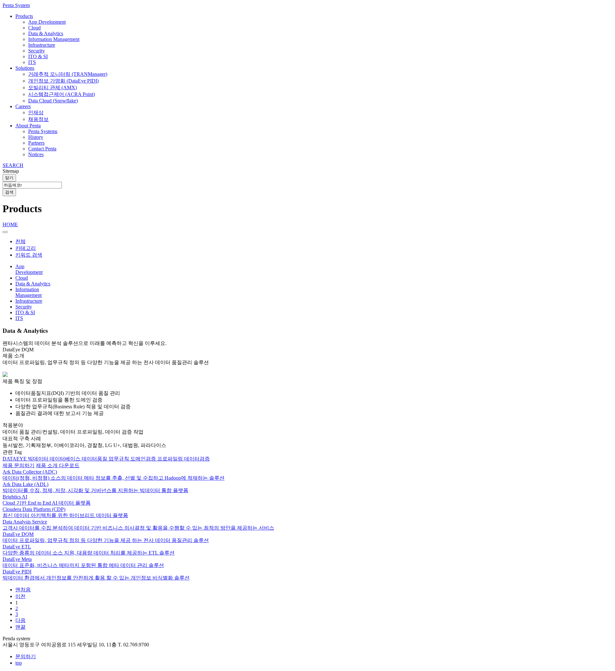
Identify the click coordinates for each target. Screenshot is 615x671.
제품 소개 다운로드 (57, 465)
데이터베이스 (66, 458)
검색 (9, 192)
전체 (20, 241)
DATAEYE (15, 458)
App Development (47, 22)
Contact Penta (42, 148)
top (18, 663)
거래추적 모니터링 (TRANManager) (67, 74)
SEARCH (13, 165)
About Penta (28, 125)
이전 (20, 596)
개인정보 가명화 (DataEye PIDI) (63, 81)
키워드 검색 (28, 255)
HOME (10, 224)
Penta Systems (42, 131)
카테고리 (25, 248)
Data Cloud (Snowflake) (53, 100)
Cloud (34, 27)
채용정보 (38, 119)
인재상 (36, 112)
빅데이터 (39, 458)
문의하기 (25, 656)
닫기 (9, 177)
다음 (20, 620)
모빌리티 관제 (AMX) (52, 87)
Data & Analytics (45, 33)
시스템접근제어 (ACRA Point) (61, 94)
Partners (36, 143)
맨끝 (20, 627)
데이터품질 (95, 458)
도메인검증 (143, 458)
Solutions (24, 68)
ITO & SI (38, 56)
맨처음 (23, 589)
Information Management (53, 39)
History (35, 137)
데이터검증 (197, 458)
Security (36, 50)
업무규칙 (119, 458)
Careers (23, 106)
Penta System (16, 5)
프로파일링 (170, 458)
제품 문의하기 (19, 465)
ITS (32, 62)
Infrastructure (41, 45)
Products (24, 16)
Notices (36, 154)
